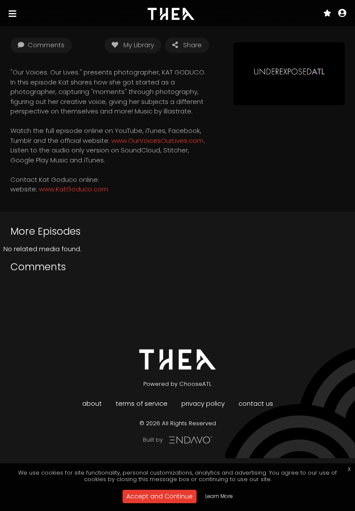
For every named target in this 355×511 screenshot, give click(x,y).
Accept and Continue (159, 496)
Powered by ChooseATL (177, 384)
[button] (342, 14)
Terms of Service (142, 403)
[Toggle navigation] (13, 14)
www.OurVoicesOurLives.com (157, 140)
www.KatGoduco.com (73, 189)
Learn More (219, 496)
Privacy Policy (203, 403)
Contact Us (256, 403)
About (92, 403)
